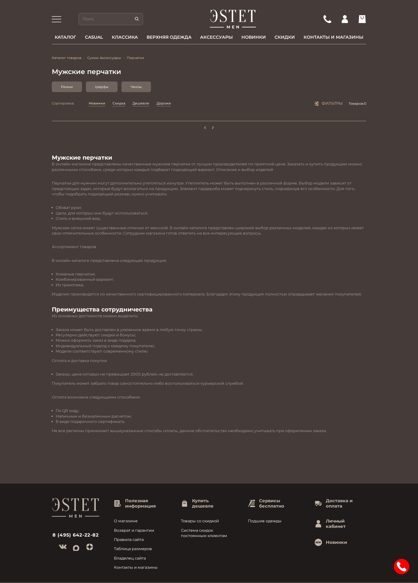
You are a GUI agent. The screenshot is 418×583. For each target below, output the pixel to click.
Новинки (253, 37)
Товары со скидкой (200, 521)
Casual (94, 37)
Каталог (65, 37)
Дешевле (141, 103)
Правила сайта (129, 539)
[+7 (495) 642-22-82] (327, 19)
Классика (125, 37)
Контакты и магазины (333, 37)
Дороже (164, 103)
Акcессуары (216, 37)
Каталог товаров (67, 58)
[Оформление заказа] (362, 19)
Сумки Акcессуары (104, 58)
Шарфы (101, 87)
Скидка (118, 103)
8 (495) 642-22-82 (75, 535)
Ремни (67, 87)
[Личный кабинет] (345, 19)
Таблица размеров (133, 548)
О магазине (126, 521)
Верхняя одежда (169, 37)
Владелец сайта (130, 558)
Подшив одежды (265, 521)
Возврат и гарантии (134, 530)
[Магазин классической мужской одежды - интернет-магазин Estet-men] (233, 19)
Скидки (285, 37)
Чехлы (136, 87)
